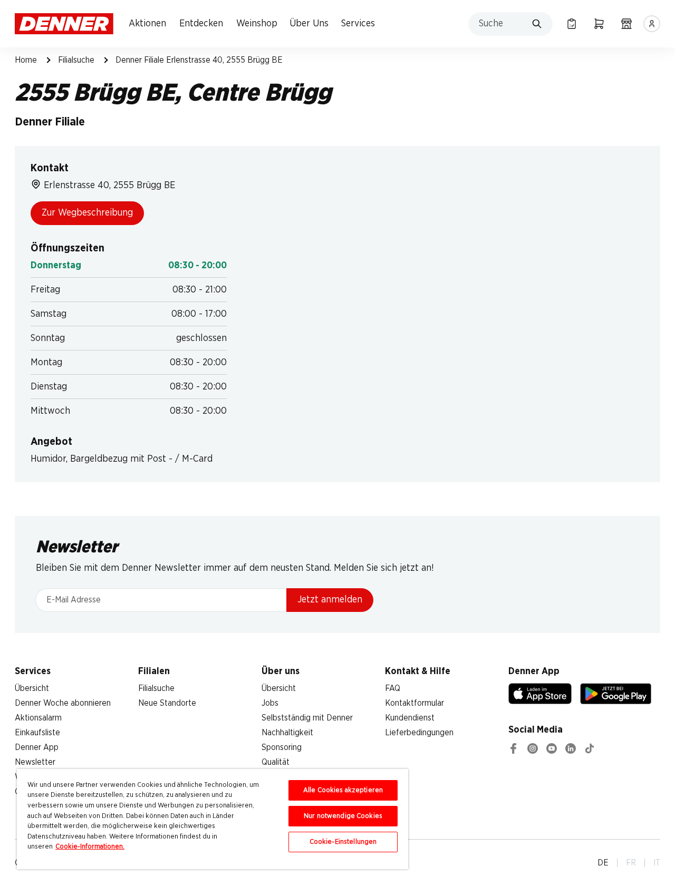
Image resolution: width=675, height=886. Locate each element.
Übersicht (32, 688)
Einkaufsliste (37, 732)
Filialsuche (76, 60)
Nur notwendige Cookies (343, 816)
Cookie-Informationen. (89, 846)
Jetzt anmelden (329, 600)
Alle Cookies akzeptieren (343, 790)
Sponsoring (282, 747)
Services (358, 23)
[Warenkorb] (599, 23)
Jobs (270, 703)
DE (603, 863)
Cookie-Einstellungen (343, 842)
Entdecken (201, 23)
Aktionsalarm (38, 718)
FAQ (392, 688)
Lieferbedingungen (419, 732)
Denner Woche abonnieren (63, 703)
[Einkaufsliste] (571, 23)
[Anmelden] (651, 23)
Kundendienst (410, 718)
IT (656, 863)
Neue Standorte (167, 703)
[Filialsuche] (626, 23)
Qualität (276, 762)
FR (631, 863)
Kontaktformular (414, 703)
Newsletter (35, 762)
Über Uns (309, 23)
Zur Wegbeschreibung (87, 213)
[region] (212, 819)
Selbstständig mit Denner (307, 718)
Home (26, 60)
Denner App (37, 747)
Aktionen (147, 23)
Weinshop (256, 23)
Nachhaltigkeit (287, 732)
